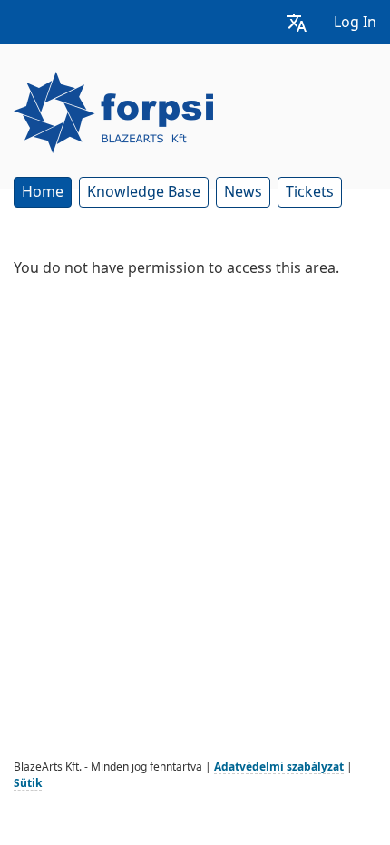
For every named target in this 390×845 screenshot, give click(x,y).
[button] (296, 22)
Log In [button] (355, 22)
